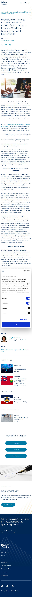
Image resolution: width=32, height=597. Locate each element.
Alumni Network (4, 552)
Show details (23, 319)
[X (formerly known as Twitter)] (2, 586)
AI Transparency (4, 575)
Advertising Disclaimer (6, 569)
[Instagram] (13, 586)
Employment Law (18, 350)
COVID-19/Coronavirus (7, 350)
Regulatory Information (6, 565)
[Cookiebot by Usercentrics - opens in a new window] (23, 271)
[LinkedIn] (7, 586)
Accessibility (4, 562)
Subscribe (3, 556)
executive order (5, 104)
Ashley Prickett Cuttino (8, 40)
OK (16, 324)
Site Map (3, 559)
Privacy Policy (4, 572)
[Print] (6, 45)
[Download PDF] (2, 45)
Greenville (24, 340)
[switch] (28, 303)
